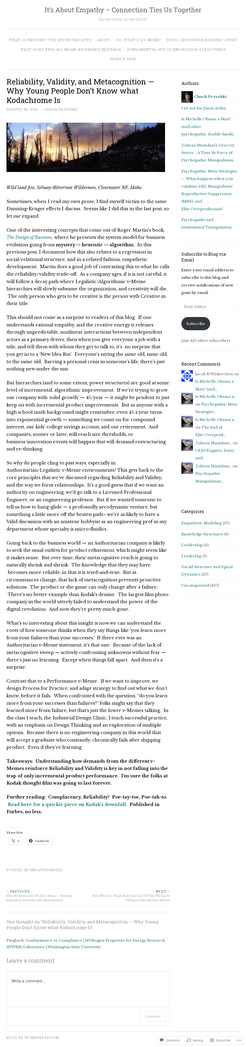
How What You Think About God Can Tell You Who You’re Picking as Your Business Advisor (131, 896)
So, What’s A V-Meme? (138, 40)
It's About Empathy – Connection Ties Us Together (123, 10)
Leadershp (191, 556)
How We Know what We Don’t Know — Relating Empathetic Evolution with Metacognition (39, 896)
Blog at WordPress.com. (33, 1038)
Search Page (123, 59)
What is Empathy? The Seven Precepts (50, 40)
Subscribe (195, 323)
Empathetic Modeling (201, 523)
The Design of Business (29, 237)
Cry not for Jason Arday (203, 108)
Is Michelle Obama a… (215, 396)
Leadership (192, 545)
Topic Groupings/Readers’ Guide (201, 40)
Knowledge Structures (202, 534)
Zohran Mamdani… (213, 443)
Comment (152, 1016)
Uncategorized (46, 870)
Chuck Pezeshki (60, 109)
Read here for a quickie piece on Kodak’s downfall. (67, 804)
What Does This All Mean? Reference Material (71, 49)
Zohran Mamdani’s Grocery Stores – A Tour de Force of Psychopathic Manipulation (208, 153)
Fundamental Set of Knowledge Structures (176, 49)
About (104, 40)
